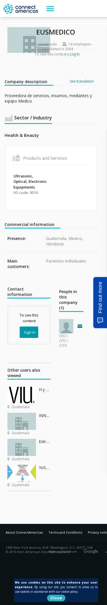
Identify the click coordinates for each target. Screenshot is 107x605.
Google (92, 549)
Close (56, 598)
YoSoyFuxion (45, 467)
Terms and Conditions (65, 532)
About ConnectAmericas (24, 532)
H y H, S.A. (45, 389)
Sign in (29, 332)
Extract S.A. (45, 441)
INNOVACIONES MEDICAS (45, 415)
